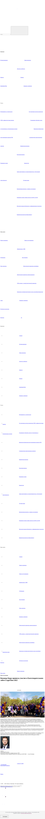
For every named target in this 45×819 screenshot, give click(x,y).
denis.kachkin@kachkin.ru (5, 765)
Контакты (2, 662)
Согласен (5, 816)
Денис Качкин (3, 749)
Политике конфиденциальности (26, 813)
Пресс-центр (2, 231)
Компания (2, 51)
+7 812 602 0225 (3, 764)
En (21, 317)
